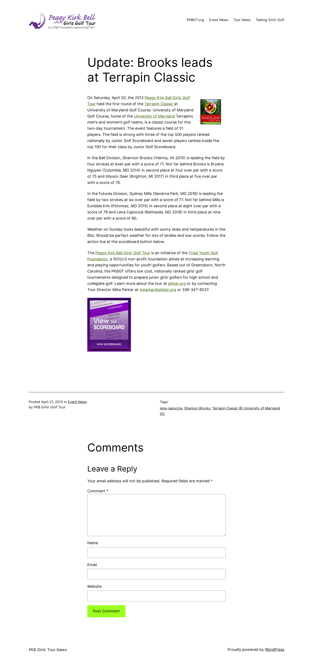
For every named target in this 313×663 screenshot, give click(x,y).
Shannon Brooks (197, 408)
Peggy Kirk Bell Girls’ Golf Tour (122, 253)
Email (92, 564)
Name (92, 543)
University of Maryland (154, 116)
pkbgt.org (177, 283)
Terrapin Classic (158, 104)
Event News (77, 402)
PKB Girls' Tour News (48, 649)
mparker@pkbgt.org (157, 289)
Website (94, 586)
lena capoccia (171, 408)
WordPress (274, 649)
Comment (97, 491)
